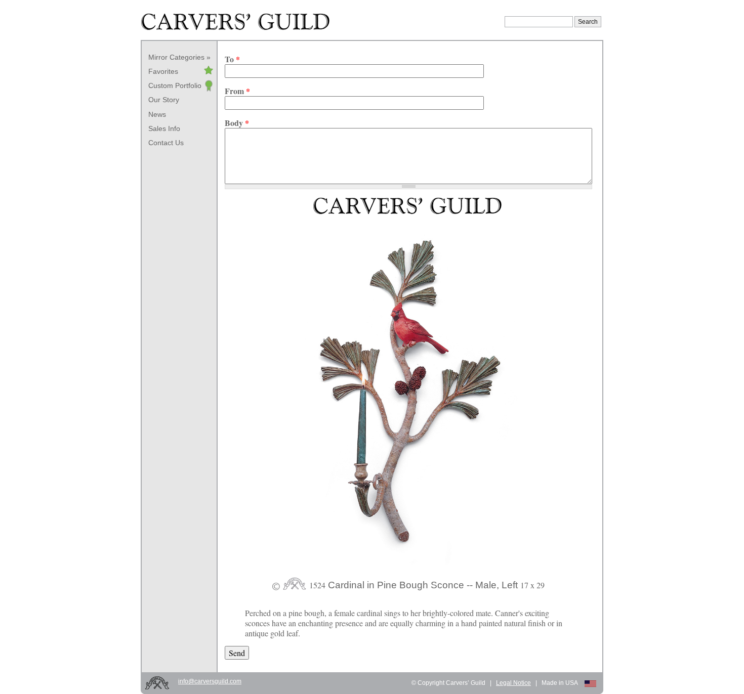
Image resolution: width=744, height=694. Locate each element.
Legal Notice (513, 682)
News (157, 114)
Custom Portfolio (174, 85)
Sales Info (164, 128)
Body (237, 123)
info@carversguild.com (209, 681)
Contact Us (166, 143)
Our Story (163, 100)
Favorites (163, 71)
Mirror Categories (176, 57)
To (232, 59)
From (237, 91)
